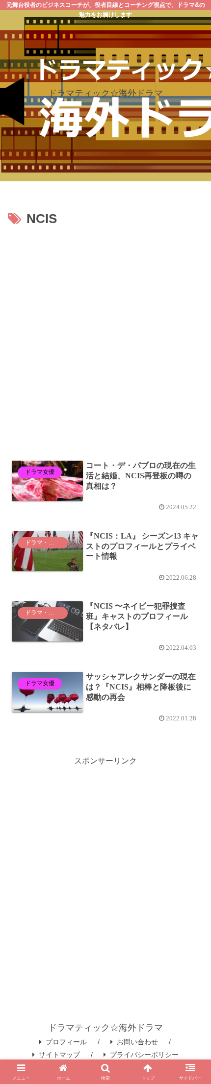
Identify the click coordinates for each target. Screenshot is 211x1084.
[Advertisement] (105, 340)
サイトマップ (59, 1055)
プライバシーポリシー (144, 1055)
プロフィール (66, 1042)
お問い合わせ (137, 1042)
